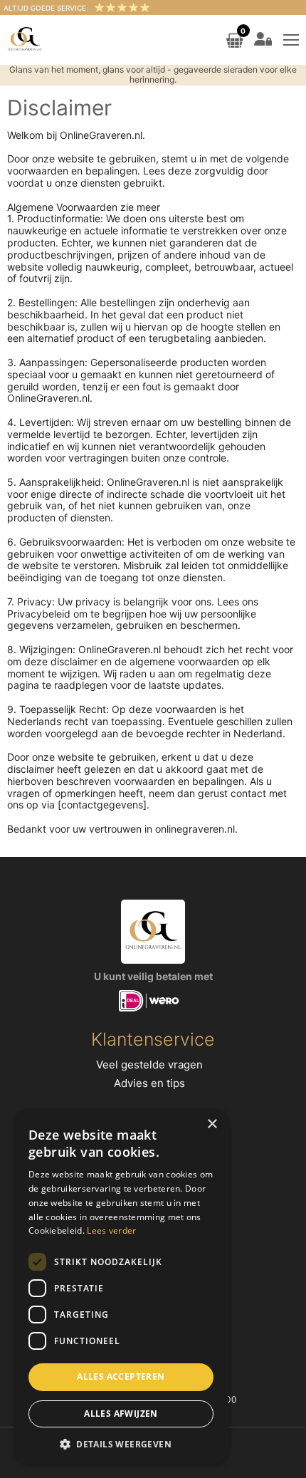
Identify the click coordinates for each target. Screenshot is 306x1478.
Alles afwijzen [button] (121, 1413)
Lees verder (111, 1230)
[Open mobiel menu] (291, 40)
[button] (120, 1443)
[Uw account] (263, 39)
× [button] (211, 1124)
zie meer (140, 207)
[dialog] (121, 1286)
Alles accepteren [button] (120, 1376)
